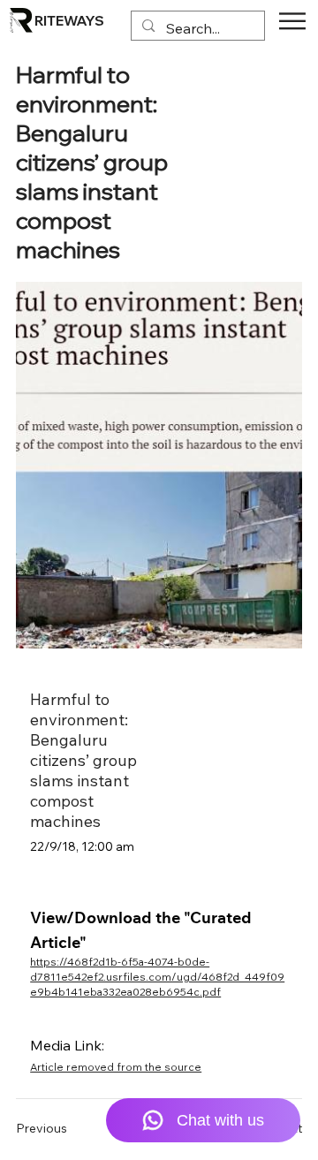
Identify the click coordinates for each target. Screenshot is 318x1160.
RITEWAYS (69, 20)
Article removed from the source (115, 1066)
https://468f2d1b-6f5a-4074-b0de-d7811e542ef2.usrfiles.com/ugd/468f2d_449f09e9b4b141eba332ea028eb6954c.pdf (157, 976)
